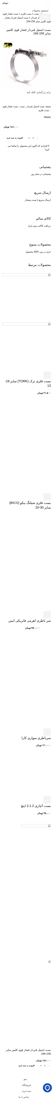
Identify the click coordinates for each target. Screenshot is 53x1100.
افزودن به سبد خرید (15, 138)
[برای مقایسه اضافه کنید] (47, 1072)
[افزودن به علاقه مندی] (39, 1072)
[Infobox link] (26, 3)
